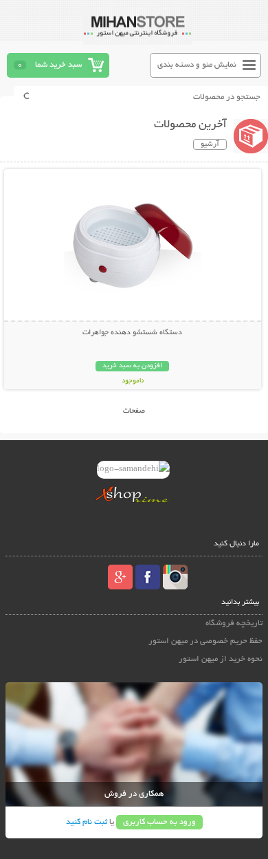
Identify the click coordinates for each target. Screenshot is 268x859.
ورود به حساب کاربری (159, 822)
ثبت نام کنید (86, 822)
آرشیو (210, 144)
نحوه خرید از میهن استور (221, 659)
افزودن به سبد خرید (132, 366)
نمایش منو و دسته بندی (196, 65)
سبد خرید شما (58, 65)
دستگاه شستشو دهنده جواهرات (132, 333)
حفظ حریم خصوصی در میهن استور (205, 641)
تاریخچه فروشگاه (234, 623)
